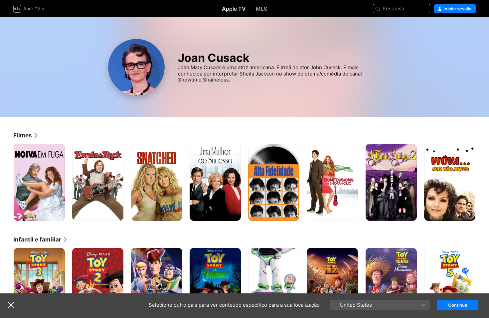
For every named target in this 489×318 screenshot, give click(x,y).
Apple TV (234, 8)
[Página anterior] (6, 182)
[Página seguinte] (482, 182)
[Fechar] (11, 305)
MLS (261, 8)
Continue (457, 305)
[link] (26, 135)
